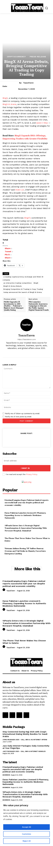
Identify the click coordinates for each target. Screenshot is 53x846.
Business (6, 775)
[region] (26, 824)
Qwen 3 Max (42, 123)
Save (27, 440)
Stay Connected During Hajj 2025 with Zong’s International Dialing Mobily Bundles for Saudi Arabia (25, 734)
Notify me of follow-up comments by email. (22, 413)
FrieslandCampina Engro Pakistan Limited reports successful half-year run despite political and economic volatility (26, 502)
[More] (38, 439)
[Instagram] (24, 352)
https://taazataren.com (26, 339)
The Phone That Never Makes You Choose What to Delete (24, 641)
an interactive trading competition (17, 283)
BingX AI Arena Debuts (12, 286)
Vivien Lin (19, 190)
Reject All (26, 841)
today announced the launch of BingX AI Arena (22, 292)
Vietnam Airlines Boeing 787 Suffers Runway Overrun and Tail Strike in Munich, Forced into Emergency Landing (25, 551)
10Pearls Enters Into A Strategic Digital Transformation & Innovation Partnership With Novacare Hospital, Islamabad (26, 528)
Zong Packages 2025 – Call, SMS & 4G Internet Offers (25, 740)
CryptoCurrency (16, 57)
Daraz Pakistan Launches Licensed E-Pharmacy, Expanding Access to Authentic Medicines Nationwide (25, 515)
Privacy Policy (31, 474)
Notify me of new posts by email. (18, 417)
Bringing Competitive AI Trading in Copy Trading (23, 289)
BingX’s (27, 218)
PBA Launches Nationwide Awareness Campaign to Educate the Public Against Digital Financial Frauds (39, 306)
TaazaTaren (28, 83)
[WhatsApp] (32, 439)
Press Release (38, 57)
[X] (29, 352)
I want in (25, 468)
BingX (5, 98)
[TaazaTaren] (26, 325)
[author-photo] (4, 590)
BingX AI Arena (9, 104)
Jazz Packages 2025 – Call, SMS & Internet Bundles (24, 751)
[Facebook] (20, 352)
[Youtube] (33, 352)
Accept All (26, 827)
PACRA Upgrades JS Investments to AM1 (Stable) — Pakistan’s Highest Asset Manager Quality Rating (14, 306)
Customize (26, 834)
